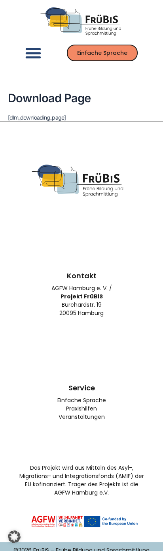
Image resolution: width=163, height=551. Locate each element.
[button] (33, 52)
